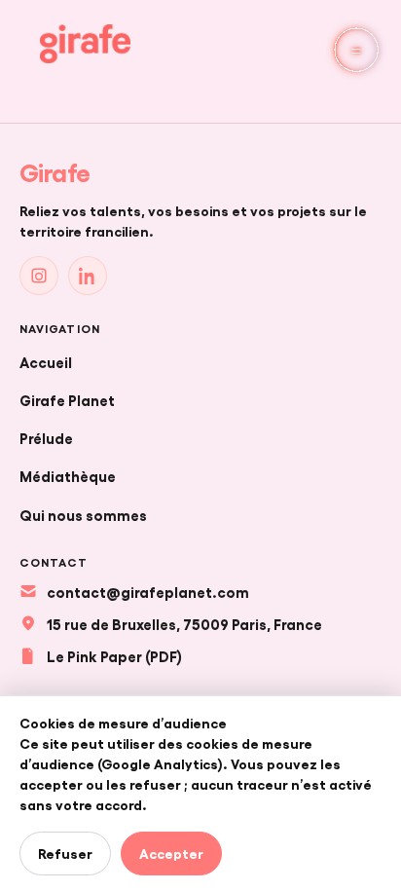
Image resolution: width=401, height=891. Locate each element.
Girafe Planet (67, 399)
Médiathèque (67, 475)
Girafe (55, 171)
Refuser (65, 852)
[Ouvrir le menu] (356, 49)
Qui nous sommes (83, 514)
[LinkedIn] (87, 275)
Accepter (171, 852)
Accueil (45, 361)
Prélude (46, 437)
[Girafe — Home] (85, 43)
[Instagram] (38, 275)
